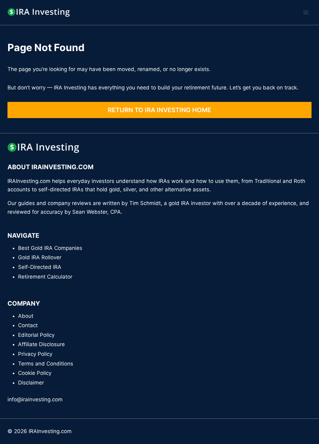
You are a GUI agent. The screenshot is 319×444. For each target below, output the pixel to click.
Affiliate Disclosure (41, 344)
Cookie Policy (34, 373)
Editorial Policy (36, 335)
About (25, 316)
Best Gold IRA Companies (50, 248)
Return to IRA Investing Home (159, 110)
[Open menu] (306, 12)
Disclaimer (31, 383)
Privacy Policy (35, 354)
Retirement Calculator (45, 277)
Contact (28, 325)
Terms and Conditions (45, 363)
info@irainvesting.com (35, 399)
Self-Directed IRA (39, 267)
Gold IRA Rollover (39, 257)
